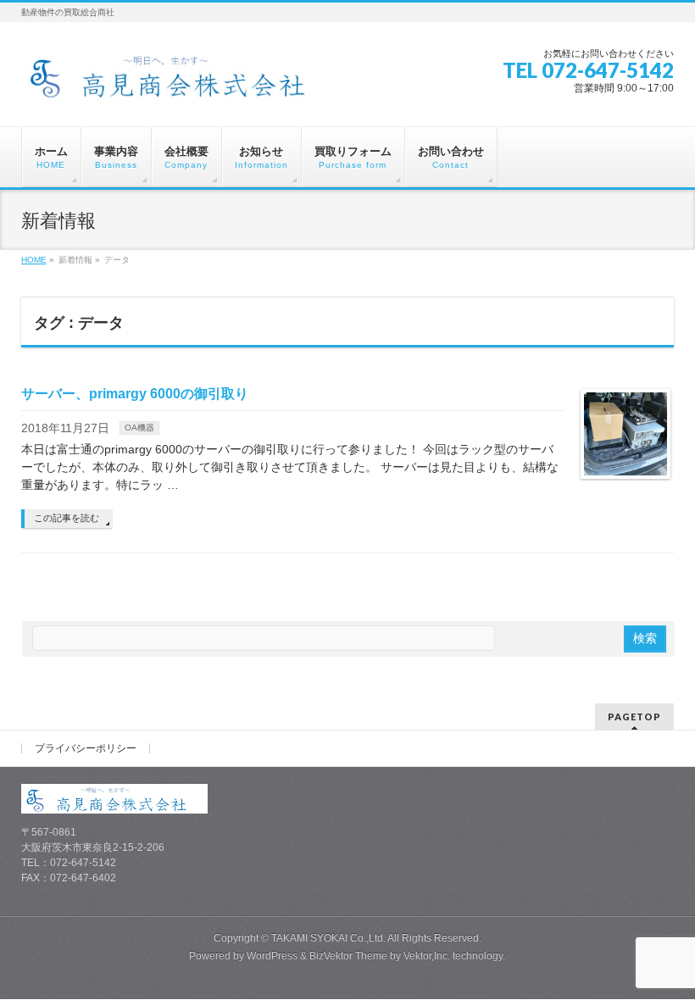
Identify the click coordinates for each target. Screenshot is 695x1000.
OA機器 (139, 427)
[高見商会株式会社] (181, 81)
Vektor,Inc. (426, 956)
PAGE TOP (664, 955)
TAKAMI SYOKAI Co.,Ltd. (328, 938)
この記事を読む (66, 518)
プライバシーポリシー (85, 748)
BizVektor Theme (348, 956)
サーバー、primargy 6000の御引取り (134, 393)
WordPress (272, 956)
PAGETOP (634, 716)
